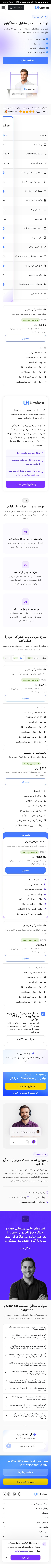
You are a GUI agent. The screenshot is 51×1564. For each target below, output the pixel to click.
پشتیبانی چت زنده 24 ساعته (33, 1192)
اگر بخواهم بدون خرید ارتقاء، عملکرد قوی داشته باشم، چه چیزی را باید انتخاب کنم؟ (27, 1364)
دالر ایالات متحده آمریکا (24, 2)
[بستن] (6, 1557)
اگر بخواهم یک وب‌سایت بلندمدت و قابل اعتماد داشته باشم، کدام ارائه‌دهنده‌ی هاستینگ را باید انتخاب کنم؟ (28, 1337)
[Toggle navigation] (3, 7)
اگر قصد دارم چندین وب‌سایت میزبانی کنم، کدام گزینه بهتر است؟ (27, 1328)
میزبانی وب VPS (26, 1039)
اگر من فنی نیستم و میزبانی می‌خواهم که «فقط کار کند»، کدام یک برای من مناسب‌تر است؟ (27, 1355)
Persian (8, 2)
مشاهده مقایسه (26, 60)
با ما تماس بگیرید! (41, 2)
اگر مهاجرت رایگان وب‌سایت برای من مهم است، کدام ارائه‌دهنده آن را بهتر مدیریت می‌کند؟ (27, 1381)
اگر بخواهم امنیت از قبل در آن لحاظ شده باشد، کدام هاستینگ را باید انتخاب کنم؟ (27, 1406)
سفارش (25, 338)
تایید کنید (25, 1557)
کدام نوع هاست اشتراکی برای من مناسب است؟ (25, 1055)
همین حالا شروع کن (26, 1481)
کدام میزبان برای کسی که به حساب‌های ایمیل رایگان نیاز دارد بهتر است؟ (28, 1372)
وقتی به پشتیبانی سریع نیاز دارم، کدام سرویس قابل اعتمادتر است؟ (28, 1389)
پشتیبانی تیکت (20, 1197)
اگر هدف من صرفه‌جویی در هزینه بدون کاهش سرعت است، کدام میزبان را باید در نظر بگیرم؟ (28, 1347)
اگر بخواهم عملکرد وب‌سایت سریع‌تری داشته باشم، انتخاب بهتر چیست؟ (28, 1397)
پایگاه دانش (40, 1197)
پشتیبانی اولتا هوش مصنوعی (33, 1202)
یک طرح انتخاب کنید (26, 484)
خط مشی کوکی (21, 1551)
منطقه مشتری (16, 7)
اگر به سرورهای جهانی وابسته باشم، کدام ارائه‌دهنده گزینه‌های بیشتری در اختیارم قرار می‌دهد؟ (29, 1415)
